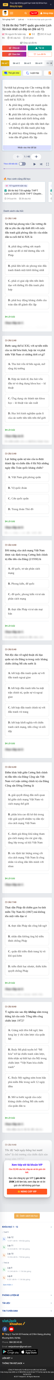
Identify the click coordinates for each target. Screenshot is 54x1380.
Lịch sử (21, 20)
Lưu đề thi (41, 54)
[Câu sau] (36, 157)
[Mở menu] (11, 13)
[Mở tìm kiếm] (25, 13)
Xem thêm (7, 1285)
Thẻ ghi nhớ (13, 73)
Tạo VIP (34, 13)
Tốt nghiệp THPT (8, 20)
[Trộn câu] (41, 164)
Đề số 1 (5, 63)
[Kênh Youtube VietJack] (11, 1329)
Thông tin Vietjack (12, 1363)
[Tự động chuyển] (34, 164)
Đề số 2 (16, 63)
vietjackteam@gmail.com (19, 1346)
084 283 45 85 (15, 1342)
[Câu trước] (18, 157)
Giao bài (16, 54)
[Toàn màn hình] (47, 164)
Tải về (41, 48)
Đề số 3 (27, 63)
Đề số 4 (38, 63)
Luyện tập (34, 73)
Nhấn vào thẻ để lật (27, 147)
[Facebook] (4, 1329)
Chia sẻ (15, 48)
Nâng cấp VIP (28, 1191)
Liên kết (6, 1358)
